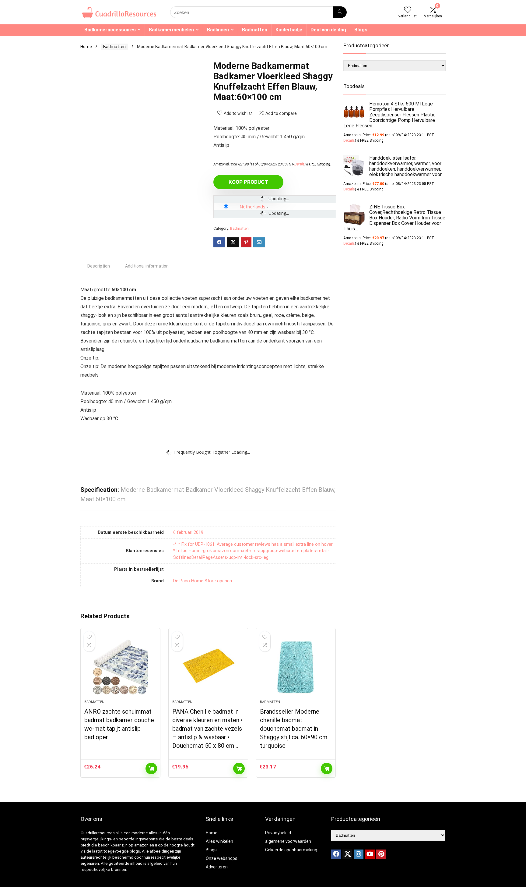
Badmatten (254, 30)
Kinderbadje (288, 30)
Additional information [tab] (147, 266)
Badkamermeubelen (171, 30)
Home (86, 46)
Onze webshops (221, 858)
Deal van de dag (328, 30)
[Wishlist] (407, 10)
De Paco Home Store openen (202, 581)
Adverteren (217, 866)
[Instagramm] (358, 854)
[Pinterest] (381, 854)
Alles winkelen (219, 841)
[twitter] (347, 854)
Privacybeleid (278, 832)
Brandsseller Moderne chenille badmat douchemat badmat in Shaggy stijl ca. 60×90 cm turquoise (294, 728)
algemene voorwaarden (288, 841)
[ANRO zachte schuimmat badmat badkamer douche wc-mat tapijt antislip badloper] (120, 667)
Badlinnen (218, 30)
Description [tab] (98, 266)
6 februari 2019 (188, 532)
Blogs (360, 30)
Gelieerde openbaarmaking (291, 849)
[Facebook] (336, 854)
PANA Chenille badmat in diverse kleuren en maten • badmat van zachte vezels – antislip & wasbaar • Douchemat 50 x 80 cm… (207, 728)
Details (299, 164)
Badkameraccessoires (110, 30)
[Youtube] (370, 854)
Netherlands (252, 207)
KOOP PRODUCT (248, 182)
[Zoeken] (340, 12)
